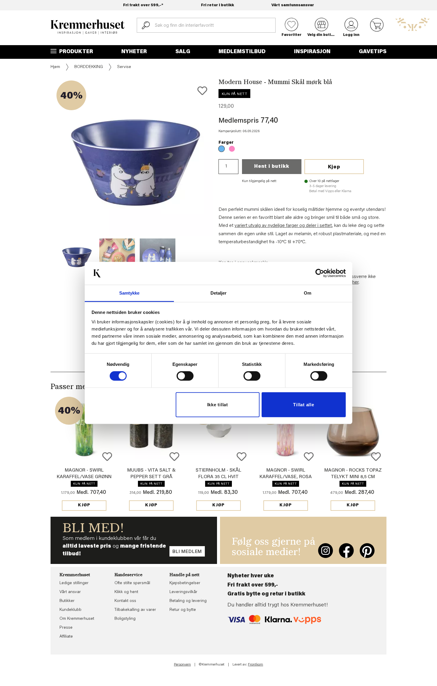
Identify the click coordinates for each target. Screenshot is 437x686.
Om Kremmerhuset (76, 619)
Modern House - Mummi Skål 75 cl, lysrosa (232, 149)
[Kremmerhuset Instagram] (325, 550)
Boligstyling (125, 619)
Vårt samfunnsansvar (292, 5)
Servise (124, 67)
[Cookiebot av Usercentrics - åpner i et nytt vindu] (320, 273)
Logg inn (351, 35)
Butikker (67, 601)
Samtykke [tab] (129, 292)
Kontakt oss (125, 601)
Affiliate (66, 637)
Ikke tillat (217, 404)
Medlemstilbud (241, 52)
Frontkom (255, 664)
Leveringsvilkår (183, 592)
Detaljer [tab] (218, 292)
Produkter (75, 52)
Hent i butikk (271, 166)
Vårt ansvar (70, 592)
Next (222, 176)
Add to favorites (202, 91)
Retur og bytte (182, 610)
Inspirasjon (312, 52)
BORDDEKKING (88, 67)
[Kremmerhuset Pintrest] (367, 550)
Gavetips (372, 52)
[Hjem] (88, 27)
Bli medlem (187, 551)
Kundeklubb (70, 610)
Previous (46, 176)
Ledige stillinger (74, 583)
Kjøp (334, 167)
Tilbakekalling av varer (135, 610)
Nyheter (134, 52)
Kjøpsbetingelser (184, 583)
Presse (66, 628)
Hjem (55, 67)
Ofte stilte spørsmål (132, 583)
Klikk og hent (126, 592)
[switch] (185, 376)
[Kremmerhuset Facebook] (346, 550)
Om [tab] (307, 292)
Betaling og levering (188, 601)
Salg (182, 52)
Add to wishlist (107, 456)
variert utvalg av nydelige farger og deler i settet (283, 225)
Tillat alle (303, 404)
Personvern (182, 664)
